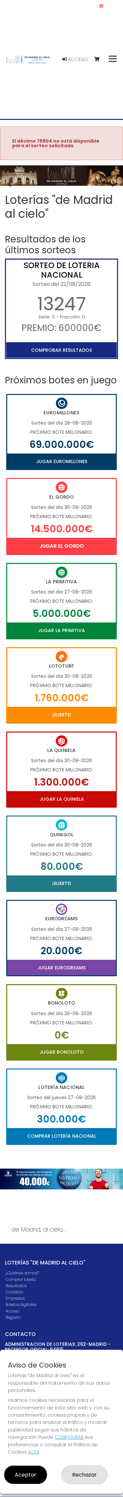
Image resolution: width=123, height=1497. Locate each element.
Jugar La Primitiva (61, 630)
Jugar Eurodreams (61, 967)
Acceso (77, 59)
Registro (13, 1317)
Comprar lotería (21, 1279)
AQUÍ (33, 1452)
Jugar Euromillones (61, 461)
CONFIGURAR (69, 1437)
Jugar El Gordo (61, 545)
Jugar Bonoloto (61, 1052)
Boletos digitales (21, 1304)
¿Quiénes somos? (22, 1273)
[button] (9, 184)
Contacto (14, 1292)
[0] (100, 59)
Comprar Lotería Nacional (61, 1136)
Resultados (16, 1286)
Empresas (15, 1298)
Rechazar (84, 1475)
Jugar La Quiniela (61, 799)
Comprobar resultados (61, 350)
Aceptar (25, 1475)
